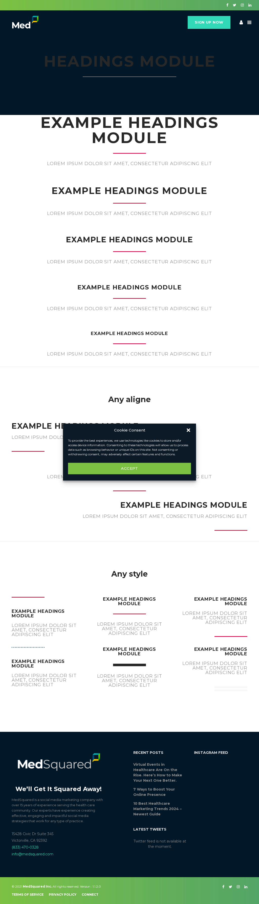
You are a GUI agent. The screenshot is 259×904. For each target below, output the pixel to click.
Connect (90, 894)
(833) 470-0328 (25, 847)
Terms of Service (28, 894)
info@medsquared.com (32, 854)
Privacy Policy (62, 894)
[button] (188, 430)
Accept (129, 468)
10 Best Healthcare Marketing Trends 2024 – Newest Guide (157, 808)
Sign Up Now (209, 22)
